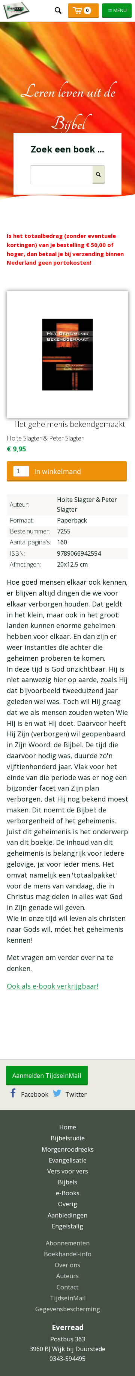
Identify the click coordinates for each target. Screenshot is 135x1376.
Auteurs (67, 1276)
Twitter (76, 1094)
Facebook (34, 1094)
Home (67, 1127)
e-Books (68, 1193)
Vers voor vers (67, 1171)
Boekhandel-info (68, 1254)
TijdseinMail (68, 1298)
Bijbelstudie (68, 1138)
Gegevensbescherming (67, 1309)
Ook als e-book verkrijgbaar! (52, 985)
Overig (67, 1204)
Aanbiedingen (67, 1215)
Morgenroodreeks (68, 1149)
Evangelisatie (68, 1160)
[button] (67, 471)
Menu (120, 10)
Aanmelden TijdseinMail (46, 1075)
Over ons (67, 1265)
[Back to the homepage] (16, 10)
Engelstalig (67, 1226)
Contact (67, 1287)
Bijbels (67, 1182)
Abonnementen (68, 1243)
